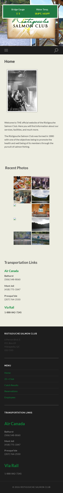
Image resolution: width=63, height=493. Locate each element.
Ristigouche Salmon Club (35, 487)
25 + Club (9, 379)
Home (7, 372)
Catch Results (11, 385)
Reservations (11, 391)
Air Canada (11, 271)
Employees (9, 397)
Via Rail (9, 307)
